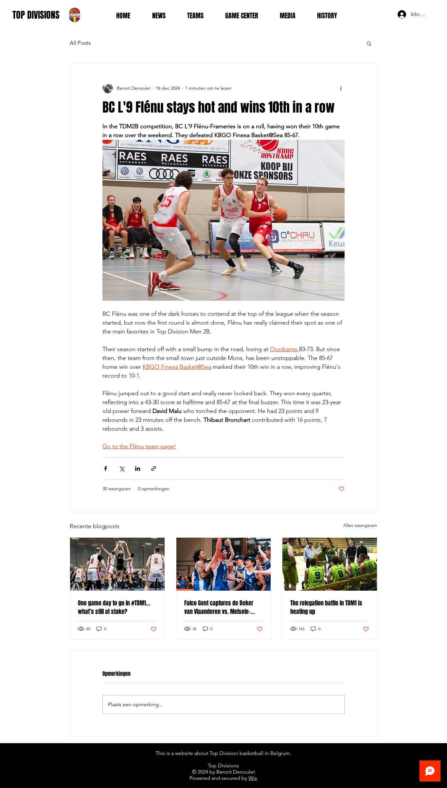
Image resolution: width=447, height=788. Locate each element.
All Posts (80, 43)
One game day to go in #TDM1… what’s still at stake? (114, 607)
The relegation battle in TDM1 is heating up (326, 607)
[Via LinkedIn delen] (137, 468)
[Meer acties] (341, 88)
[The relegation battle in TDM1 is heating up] (329, 564)
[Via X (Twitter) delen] (121, 468)
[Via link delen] (154, 468)
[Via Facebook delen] (105, 468)
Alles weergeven (360, 525)
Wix (252, 778)
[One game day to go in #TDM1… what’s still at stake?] (117, 564)
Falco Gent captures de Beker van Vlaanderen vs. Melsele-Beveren (218, 607)
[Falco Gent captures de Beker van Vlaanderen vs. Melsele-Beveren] (223, 564)
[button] (369, 43)
